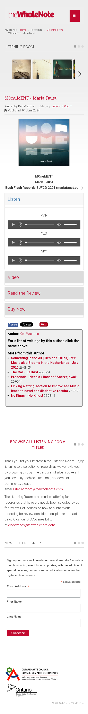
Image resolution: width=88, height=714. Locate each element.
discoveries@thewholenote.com (31, 525)
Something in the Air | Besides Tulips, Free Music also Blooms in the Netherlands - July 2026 (44, 362)
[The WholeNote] (31, 14)
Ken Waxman (29, 334)
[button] (13, 224)
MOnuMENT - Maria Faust (30, 98)
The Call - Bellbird (24, 372)
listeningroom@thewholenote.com (38, 489)
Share (13, 324)
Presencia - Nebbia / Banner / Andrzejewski (44, 377)
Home (23, 30)
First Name (14, 601)
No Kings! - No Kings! (27, 396)
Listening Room (55, 30)
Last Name (14, 616)
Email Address (18, 586)
